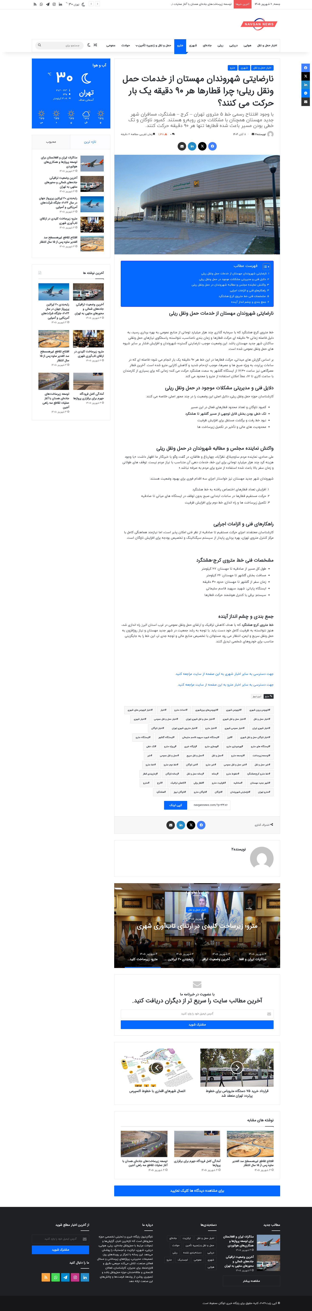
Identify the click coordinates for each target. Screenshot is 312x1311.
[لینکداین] (192, 146)
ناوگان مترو (199, 792)
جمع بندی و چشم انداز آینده (248, 302)
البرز (229, 737)
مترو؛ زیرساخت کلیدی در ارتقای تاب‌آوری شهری (58, 220)
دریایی (233, 45)
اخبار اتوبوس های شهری (139, 710)
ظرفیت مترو (218, 783)
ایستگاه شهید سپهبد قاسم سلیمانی (200, 737)
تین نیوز (257, 696)
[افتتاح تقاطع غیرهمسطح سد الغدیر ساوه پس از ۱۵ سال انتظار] (250, 1144)
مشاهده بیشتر (251, 1281)
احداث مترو (180, 710)
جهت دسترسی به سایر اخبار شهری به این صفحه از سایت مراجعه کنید (225, 674)
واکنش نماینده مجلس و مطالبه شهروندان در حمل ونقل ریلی (229, 285)
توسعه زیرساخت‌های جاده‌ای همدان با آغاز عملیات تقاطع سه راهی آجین (190, 4)
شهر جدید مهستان (259, 783)
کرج (159, 783)
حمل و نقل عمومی (168, 755)
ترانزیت (187, 1238)
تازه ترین (90, 142)
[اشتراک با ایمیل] (182, 146)
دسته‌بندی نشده (192, 1252)
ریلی (220, 45)
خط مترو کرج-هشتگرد (258, 773)
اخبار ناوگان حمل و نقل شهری (254, 737)
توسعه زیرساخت (261, 755)
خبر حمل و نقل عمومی (234, 764)
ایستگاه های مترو (260, 746)
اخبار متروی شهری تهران (184, 728)
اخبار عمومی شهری (234, 728)
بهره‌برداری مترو (234, 746)
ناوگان (218, 792)
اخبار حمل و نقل (267, 45)
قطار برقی (198, 783)
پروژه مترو (169, 746)
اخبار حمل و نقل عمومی (165, 719)
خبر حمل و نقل (262, 764)
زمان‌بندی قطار (149, 773)
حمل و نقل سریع (194, 755)
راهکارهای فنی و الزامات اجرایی (248, 291)
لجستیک (183, 1260)
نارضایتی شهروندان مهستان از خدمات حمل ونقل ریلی (234, 274)
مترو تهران (263, 792)
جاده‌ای (207, 45)
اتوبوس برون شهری (259, 710)
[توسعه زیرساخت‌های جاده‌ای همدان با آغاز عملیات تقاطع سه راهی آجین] (144, 1144)
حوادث (125, 45)
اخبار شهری (139, 719)
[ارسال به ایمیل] (253, 134)
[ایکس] (202, 146)
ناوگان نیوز (179, 792)
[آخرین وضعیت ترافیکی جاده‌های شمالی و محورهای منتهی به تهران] (92, 184)
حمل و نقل (217, 755)
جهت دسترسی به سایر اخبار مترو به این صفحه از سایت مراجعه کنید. (225, 685)
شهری (193, 45)
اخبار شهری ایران (260, 728)
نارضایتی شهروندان (239, 792)
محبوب (51, 142)
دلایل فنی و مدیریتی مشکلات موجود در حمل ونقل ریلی (232, 279)
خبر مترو (210, 764)
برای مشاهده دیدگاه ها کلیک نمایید (197, 1190)
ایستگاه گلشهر (165, 737)
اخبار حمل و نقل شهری (233, 719)
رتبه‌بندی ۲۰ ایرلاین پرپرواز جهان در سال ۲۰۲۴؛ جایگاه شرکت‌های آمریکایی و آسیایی (58, 202)
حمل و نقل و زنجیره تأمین (154, 45)
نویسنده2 (260, 134)
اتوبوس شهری (233, 710)
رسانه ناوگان (171, 773)
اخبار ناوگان (157, 728)
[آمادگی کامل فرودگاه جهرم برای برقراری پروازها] (197, 1144)
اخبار (162, 710)
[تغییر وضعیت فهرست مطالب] (264, 266)
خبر (149, 755)
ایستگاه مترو (142, 737)
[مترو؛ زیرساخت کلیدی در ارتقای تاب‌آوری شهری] (92, 225)
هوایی (247, 45)
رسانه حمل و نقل (194, 773)
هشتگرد (160, 792)
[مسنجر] (305, 93)
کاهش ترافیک (177, 783)
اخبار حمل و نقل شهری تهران (199, 719)
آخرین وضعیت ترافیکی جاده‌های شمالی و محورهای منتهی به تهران (61, 182)
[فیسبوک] (212, 146)
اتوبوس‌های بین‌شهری (206, 710)
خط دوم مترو (170, 764)
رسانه (214, 773)
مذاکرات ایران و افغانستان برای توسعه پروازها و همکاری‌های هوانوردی (197, 926)
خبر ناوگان (191, 764)
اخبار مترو (210, 728)
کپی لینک (175, 805)
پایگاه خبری (189, 746)
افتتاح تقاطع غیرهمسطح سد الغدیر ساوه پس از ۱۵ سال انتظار (253, 1163)
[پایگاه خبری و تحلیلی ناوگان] (259, 24)
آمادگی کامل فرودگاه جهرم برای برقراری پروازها (197, 1163)
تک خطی (150, 746)
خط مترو (150, 764)
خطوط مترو (232, 773)
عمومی (110, 45)
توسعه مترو (237, 755)
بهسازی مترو (211, 746)
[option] (197, 925)
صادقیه (237, 783)
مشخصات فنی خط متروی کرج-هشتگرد (242, 296)
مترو (180, 45)
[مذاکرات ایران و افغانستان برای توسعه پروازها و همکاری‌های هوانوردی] (92, 164)
